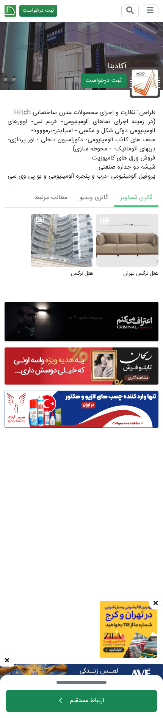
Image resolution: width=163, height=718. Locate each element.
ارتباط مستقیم (86, 701)
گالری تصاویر (136, 197)
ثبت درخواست (38, 10)
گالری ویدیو (93, 197)
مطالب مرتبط (50, 197)
